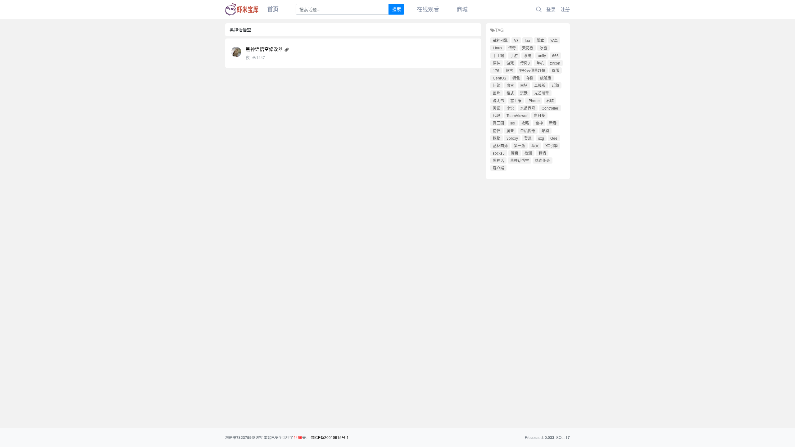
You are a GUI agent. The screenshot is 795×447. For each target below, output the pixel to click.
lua (527, 40)
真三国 (498, 122)
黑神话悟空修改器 (264, 49)
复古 (509, 70)
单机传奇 (527, 130)
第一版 (519, 145)
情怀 (496, 130)
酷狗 (545, 130)
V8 (516, 40)
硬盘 (514, 153)
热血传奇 (542, 160)
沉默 (524, 93)
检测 (528, 153)
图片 (496, 93)
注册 (565, 9)
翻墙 (542, 153)
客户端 (498, 167)
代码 (496, 115)
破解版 (545, 77)
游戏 (510, 62)
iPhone (534, 100)
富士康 (515, 100)
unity (542, 55)
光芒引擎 (541, 93)
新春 (552, 122)
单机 (540, 62)
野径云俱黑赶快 (532, 70)
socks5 (499, 153)
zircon (555, 62)
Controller (550, 108)
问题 (496, 85)
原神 (496, 62)
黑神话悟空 (519, 160)
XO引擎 (551, 145)
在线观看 (428, 9)
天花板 (527, 47)
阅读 (496, 108)
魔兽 (510, 130)
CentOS (499, 77)
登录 (551, 9)
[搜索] (539, 9)
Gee (553, 138)
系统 (527, 55)
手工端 (498, 55)
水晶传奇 (527, 108)
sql (512, 122)
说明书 (498, 100)
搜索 (396, 9)
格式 (510, 93)
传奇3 (525, 62)
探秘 (496, 138)
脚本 (540, 40)
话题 (555, 85)
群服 (555, 70)
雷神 (539, 122)
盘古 (510, 85)
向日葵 (539, 115)
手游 (514, 55)
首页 (273, 9)
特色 (516, 77)
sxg (541, 138)
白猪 (524, 85)
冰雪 (543, 47)
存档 (530, 77)
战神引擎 (500, 40)
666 (555, 55)
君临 (550, 100)
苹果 (535, 145)
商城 (462, 9)
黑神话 (498, 160)
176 (496, 70)
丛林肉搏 (500, 145)
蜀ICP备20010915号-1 (330, 437)
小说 (510, 108)
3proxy (512, 138)
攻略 (525, 122)
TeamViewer (517, 115)
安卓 (554, 40)
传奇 (512, 47)
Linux (497, 47)
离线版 (539, 85)
